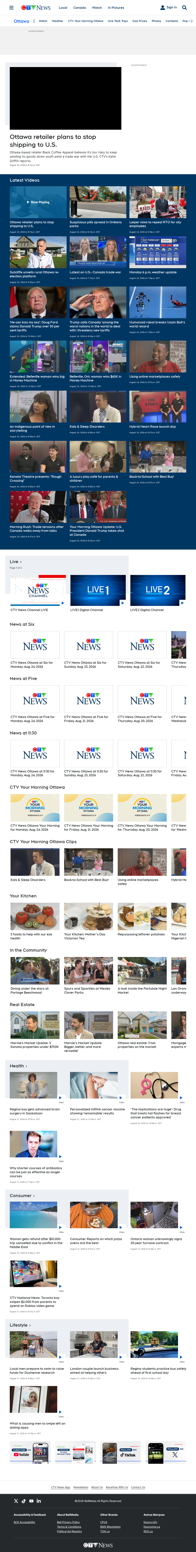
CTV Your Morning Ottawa (85, 21)
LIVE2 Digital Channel (147, 610)
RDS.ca (148, 1531)
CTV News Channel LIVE (29, 610)
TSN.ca (105, 1531)
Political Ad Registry (69, 1531)
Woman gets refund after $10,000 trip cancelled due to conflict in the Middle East (36, 1243)
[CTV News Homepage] (35, 7)
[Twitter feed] (16, 1501)
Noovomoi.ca (152, 1526)
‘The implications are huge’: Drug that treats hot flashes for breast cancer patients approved (156, 1113)
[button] (38, 209)
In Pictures (116, 8)
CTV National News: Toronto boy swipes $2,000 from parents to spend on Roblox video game (34, 1302)
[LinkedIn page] (39, 1501)
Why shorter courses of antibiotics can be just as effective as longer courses (36, 1172)
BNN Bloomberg (110, 1526)
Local (63, 8)
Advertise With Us (117, 1487)
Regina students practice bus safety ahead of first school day (158, 1371)
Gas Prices (139, 21)
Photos (156, 21)
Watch (97, 8)
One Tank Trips (118, 21)
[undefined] (35, 650)
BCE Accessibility (24, 1522)
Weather (57, 21)
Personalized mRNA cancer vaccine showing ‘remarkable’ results (97, 1111)
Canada (79, 8)
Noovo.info (150, 1522)
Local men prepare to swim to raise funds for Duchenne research (37, 1371)
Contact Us (138, 1487)
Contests (172, 21)
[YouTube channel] (31, 1501)
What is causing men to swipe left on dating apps (37, 1425)
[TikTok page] (23, 1501)
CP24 (103, 1522)
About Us (97, 1487)
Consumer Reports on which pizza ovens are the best (96, 1241)
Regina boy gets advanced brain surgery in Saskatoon (35, 1111)
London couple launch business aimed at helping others (94, 1371)
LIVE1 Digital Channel (86, 610)
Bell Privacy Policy (68, 1522)
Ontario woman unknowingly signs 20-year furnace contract (156, 1241)
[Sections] (11, 7)
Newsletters (80, 1487)
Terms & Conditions (69, 1526)
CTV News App (60, 1487)
